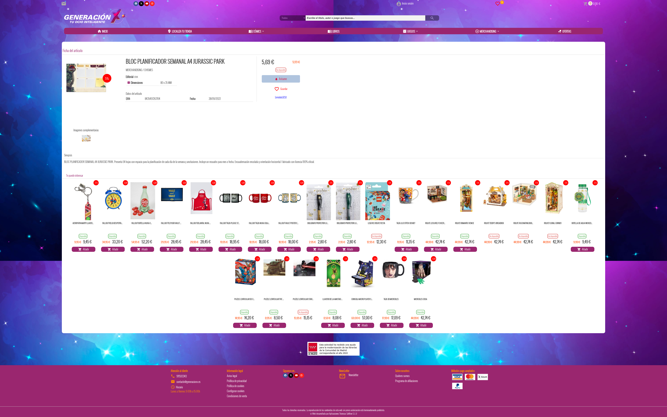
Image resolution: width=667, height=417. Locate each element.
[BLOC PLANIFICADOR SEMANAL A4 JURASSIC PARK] (86, 78)
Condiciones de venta (237, 396)
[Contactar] (64, 3)
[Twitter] (141, 3)
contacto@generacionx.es (188, 382)
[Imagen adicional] (86, 138)
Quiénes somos (402, 376)
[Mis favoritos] (497, 3)
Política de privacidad (237, 381)
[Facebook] (135, 3)
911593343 (181, 376)
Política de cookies (235, 386)
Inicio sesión (408, 3)
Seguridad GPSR (281, 96)
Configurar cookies (235, 391)
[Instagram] (152, 3)
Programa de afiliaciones (406, 381)
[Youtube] (146, 3)
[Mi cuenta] (398, 3)
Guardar (283, 89)
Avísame (282, 79)
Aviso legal (232, 376)
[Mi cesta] (585, 3)
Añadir (85, 249)
